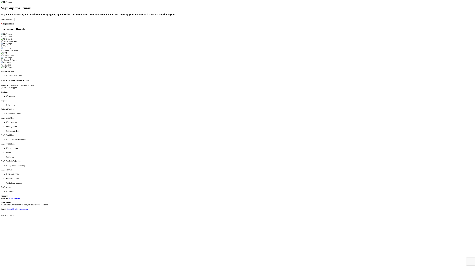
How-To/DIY (13, 174)
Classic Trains (8, 55)
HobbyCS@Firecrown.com (17, 209)
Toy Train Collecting (16, 166)
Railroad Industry (15, 183)
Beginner (12, 96)
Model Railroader (10, 41)
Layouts (11, 105)
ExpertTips (12, 122)
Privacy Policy (14, 198)
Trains (5, 46)
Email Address (7, 19)
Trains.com (8, 37)
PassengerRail (13, 131)
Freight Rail (13, 148)
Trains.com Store (15, 76)
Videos (11, 191)
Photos (11, 157)
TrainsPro (7, 65)
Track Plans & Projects (17, 140)
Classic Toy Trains (10, 51)
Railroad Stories (14, 114)
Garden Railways (10, 60)
